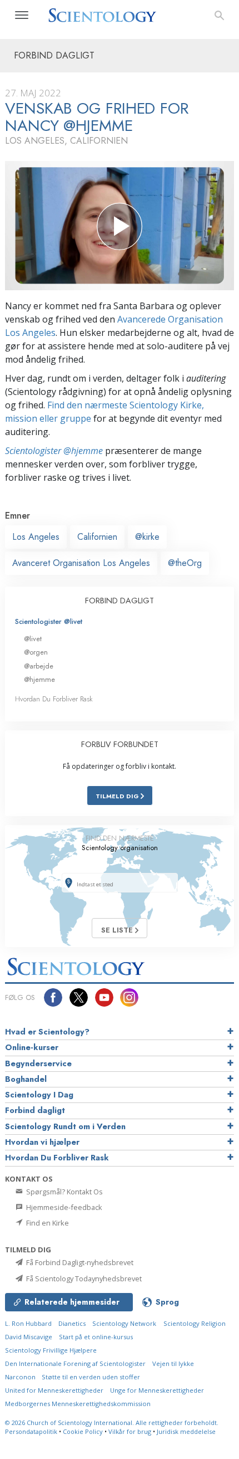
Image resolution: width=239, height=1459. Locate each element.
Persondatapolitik (31, 1431)
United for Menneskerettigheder (54, 1390)
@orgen (36, 652)
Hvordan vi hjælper (42, 1142)
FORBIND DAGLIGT (119, 600)
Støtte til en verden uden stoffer (91, 1377)
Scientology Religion (194, 1323)
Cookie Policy (83, 1431)
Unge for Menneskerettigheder (157, 1390)
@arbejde (38, 666)
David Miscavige (28, 1337)
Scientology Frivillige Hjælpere (51, 1350)
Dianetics (72, 1323)
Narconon (21, 1377)
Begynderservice (38, 1063)
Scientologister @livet (48, 621)
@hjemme (39, 679)
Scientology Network (124, 1323)
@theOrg (185, 563)
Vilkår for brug (129, 1431)
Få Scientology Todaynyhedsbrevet (83, 1278)
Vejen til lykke (173, 1363)
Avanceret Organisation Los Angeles (81, 563)
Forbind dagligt (35, 1110)
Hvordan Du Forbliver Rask (54, 699)
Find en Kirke (46, 1223)
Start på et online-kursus (96, 1337)
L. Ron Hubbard (28, 1323)
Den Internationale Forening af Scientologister (75, 1363)
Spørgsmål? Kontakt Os (63, 1192)
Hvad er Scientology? (47, 1031)
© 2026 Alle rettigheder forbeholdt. (111, 1422)
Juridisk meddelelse (186, 1431)
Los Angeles (35, 536)
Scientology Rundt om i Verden (65, 1126)
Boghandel (26, 1079)
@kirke (147, 536)
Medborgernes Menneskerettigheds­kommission (78, 1403)
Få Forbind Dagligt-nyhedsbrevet (78, 1262)
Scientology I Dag (39, 1094)
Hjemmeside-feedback (63, 1207)
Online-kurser (31, 1047)
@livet (33, 638)
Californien (97, 536)
